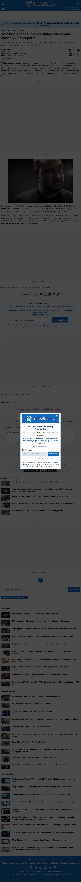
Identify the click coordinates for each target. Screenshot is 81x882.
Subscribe (53, 454)
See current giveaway (40, 446)
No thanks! (40, 459)
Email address (27, 450)
